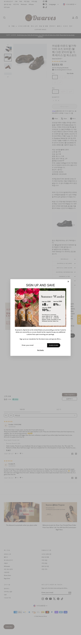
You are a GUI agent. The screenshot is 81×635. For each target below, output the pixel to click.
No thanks (40, 350)
